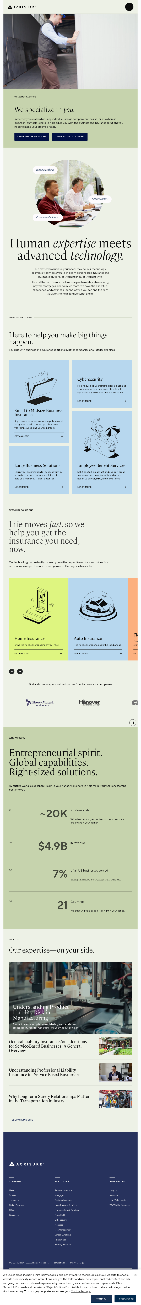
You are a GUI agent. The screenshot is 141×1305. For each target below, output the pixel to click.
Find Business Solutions (31, 136)
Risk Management (63, 1230)
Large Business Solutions (66, 1205)
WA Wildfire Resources (120, 1205)
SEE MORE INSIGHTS (22, 1120)
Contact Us (14, 1215)
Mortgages (59, 1195)
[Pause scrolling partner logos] (132, 722)
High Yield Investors (118, 1200)
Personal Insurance (63, 1190)
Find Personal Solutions (70, 136)
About (11, 1190)
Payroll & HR (60, 1215)
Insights (113, 1190)
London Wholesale (63, 1235)
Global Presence (16, 1205)
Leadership (14, 1200)
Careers (12, 1195)
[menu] (129, 7)
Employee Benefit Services (67, 1210)
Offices (12, 1210)
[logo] (22, 7)
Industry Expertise (63, 1244)
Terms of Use (59, 1263)
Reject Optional (125, 1298)
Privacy (72, 1263)
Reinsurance (60, 1240)
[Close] (135, 1275)
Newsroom (114, 1195)
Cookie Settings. (81, 1291)
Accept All (101, 1298)
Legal (81, 1263)
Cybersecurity (61, 1220)
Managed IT (60, 1225)
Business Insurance (63, 1200)
